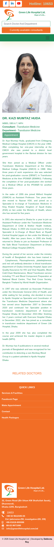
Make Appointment (11, 405)
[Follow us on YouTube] (19, 4)
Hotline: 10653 (41, 4)
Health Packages (10, 417)
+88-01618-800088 (13, 522)
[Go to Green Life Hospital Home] (9, 14)
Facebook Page (10, 399)
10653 (9, 512)
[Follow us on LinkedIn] (12, 4)
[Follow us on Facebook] (6, 4)
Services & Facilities (12, 393)
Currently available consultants (26, 30)
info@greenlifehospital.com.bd (21, 528)
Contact (6, 411)
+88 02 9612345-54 (14, 516)
